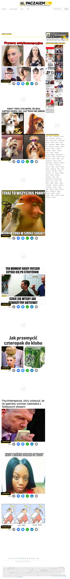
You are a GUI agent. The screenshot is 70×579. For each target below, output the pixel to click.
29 (37, 558)
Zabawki (58, 193)
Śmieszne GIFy (49, 178)
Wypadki (53, 193)
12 (27, 558)
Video (47, 189)
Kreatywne (48, 156)
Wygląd (58, 191)
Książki (53, 156)
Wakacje (52, 189)
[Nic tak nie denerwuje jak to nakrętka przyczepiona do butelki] (50, 101)
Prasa (62, 168)
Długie (56, 142)
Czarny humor (53, 140)
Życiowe (54, 197)
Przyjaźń (60, 170)
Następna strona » (23, 561)
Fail (46, 144)
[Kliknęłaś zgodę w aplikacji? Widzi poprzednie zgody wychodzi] (58, 101)
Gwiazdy (57, 146)
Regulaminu (20, 576)
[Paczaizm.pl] (35, 3)
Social (52, 180)
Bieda (50, 136)
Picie (47, 164)
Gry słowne (51, 146)
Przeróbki (48, 170)
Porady (47, 168)
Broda (62, 136)
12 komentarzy (6, 81)
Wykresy (48, 193)
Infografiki (48, 150)
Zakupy (52, 195)
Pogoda (52, 166)
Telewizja (55, 185)
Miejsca (53, 158)
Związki (62, 195)
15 (34, 558)
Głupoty (62, 146)
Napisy (59, 160)
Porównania (53, 168)
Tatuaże (61, 183)
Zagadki (47, 195)
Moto (62, 158)
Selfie (53, 176)
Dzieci (52, 142)
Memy (28, 9)
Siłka (57, 176)
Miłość (58, 158)
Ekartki (61, 142)
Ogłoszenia (56, 162)
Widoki (56, 189)
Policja (57, 166)
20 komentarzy (6, 526)
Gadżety (62, 144)
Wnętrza (61, 189)
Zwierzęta (48, 197)
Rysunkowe (48, 176)
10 (23, 558)
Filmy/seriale (52, 144)
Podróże (48, 166)
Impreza (58, 148)
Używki (59, 187)
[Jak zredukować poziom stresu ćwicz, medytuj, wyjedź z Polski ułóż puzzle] (50, 92)
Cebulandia (51, 138)
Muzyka (55, 160)
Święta (47, 183)
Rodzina (52, 174)
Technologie (48, 185)
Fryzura (57, 144)
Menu (22, 9)
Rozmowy (57, 174)
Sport (60, 180)
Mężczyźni (48, 158)
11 (25, 558)
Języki (47, 152)
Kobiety (51, 152)
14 (31, 558)
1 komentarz (5, 159)
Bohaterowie (56, 136)
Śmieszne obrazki (58, 178)
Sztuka (51, 183)
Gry (46, 146)
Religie (47, 174)
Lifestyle (58, 156)
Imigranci (53, 148)
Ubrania (55, 187)
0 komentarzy (6, 235)
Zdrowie (57, 195)
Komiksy (57, 152)
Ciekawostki (58, 138)
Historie (48, 148)
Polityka (62, 166)
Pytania (56, 172)
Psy (53, 172)
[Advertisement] (35, 21)
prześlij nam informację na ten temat (59, 575)
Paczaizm (4, 9)
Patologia (62, 162)
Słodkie (56, 183)
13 (29, 558)
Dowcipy (48, 142)
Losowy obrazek (13, 9)
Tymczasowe (49, 187)
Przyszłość (48, 172)
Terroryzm (61, 185)
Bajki (47, 136)
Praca (58, 168)
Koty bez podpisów (50, 154)
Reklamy (62, 172)
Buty (47, 138)
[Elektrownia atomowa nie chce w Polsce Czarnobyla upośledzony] (58, 92)
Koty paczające (59, 154)
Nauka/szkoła (49, 162)
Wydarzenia (53, 191)
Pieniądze (51, 164)
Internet (54, 150)
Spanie (56, 180)
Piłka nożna (58, 164)
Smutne (47, 180)
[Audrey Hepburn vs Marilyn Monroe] (50, 75)
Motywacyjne (49, 160)
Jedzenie (59, 150)
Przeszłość (54, 170)
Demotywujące (61, 140)
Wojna (47, 191)
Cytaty (47, 140)
